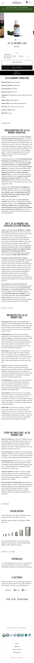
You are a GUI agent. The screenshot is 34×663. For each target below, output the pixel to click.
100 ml (14, 56)
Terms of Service (17, 649)
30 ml (7, 56)
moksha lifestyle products (17, 627)
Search (17, 643)
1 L (27, 56)
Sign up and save (17, 657)
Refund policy (17, 652)
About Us (17, 646)
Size (17, 53)
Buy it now (17, 67)
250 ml (21, 56)
